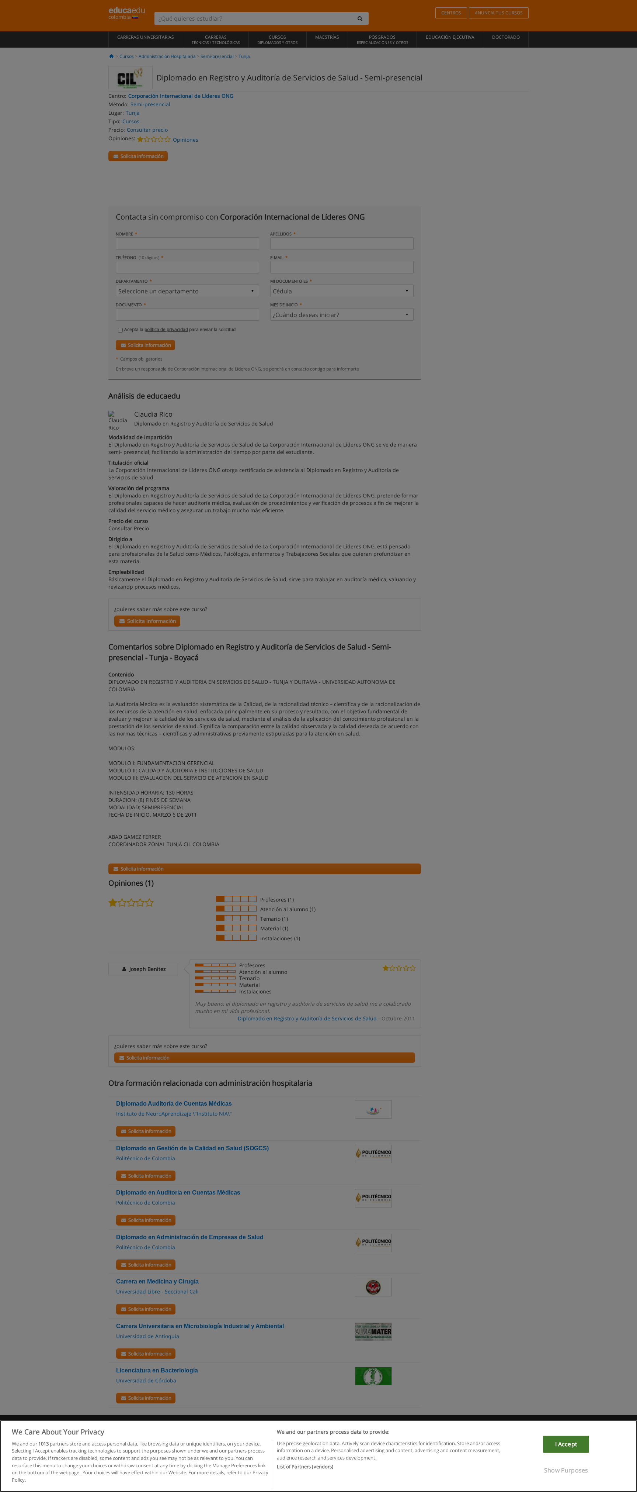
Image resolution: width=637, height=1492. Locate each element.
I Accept (566, 1444)
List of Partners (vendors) (305, 1466)
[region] (318, 1456)
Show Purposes (566, 1470)
